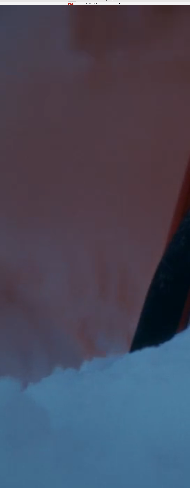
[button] (120, 0)
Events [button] (86, 3)
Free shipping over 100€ (72, 0)
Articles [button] (93, 3)
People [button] (89, 3)
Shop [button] (96, 3)
